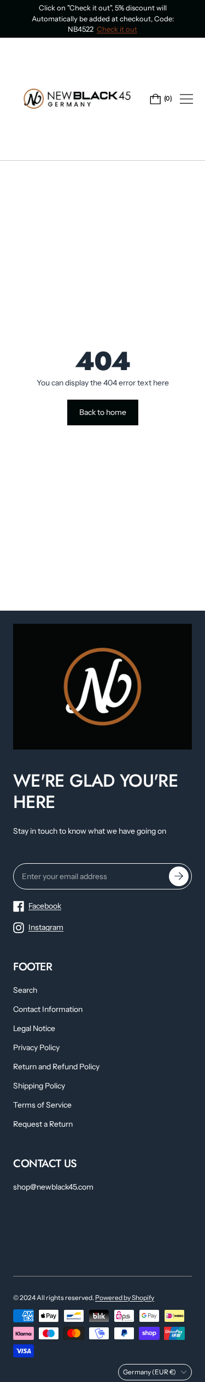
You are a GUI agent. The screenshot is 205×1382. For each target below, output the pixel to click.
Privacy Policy (36, 1047)
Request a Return (43, 1124)
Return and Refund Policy (56, 1066)
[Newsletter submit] (179, 876)
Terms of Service (42, 1105)
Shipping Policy (39, 1086)
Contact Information (48, 1009)
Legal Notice (34, 1028)
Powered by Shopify (124, 1297)
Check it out (117, 29)
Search (25, 990)
